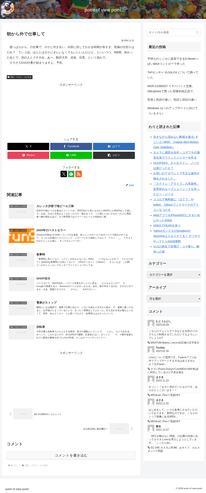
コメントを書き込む (71, 455)
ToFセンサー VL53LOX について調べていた (172, 75)
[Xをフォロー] (64, 174)
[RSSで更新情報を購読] (78, 174)
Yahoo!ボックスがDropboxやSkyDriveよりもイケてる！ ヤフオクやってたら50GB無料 (176, 236)
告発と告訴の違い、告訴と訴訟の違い (172, 99)
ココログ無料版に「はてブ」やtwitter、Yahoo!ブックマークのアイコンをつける (176, 205)
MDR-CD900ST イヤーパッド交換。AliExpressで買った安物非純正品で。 (171, 88)
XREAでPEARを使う (167, 225)
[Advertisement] (71, 110)
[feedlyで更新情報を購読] (71, 174)
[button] (114, 155)
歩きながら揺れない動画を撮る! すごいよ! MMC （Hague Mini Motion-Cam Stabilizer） (176, 142)
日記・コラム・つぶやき (21, 77)
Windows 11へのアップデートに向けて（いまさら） (172, 111)
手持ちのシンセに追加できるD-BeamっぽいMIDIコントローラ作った (173, 61)
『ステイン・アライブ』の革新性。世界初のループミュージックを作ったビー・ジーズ (176, 189)
